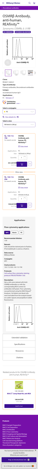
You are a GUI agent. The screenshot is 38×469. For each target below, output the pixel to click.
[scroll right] (35, 72)
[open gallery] (19, 51)
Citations (19, 357)
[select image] (8, 72)
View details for (12, 117)
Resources (20, 351)
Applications (19, 220)
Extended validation (20, 337)
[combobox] (19, 111)
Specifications (19, 344)
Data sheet (24, 146)
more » (18, 103)
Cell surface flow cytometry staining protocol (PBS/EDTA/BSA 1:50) (16, 274)
